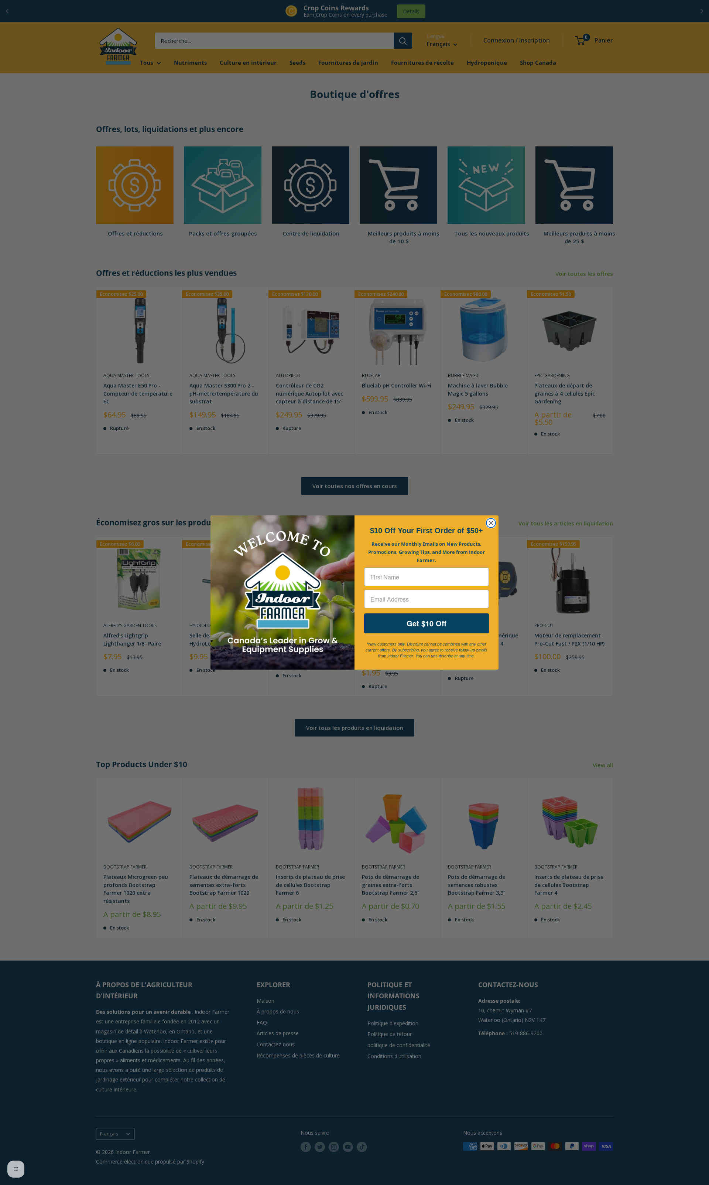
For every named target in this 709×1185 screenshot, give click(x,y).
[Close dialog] (491, 523)
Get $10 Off (426, 623)
